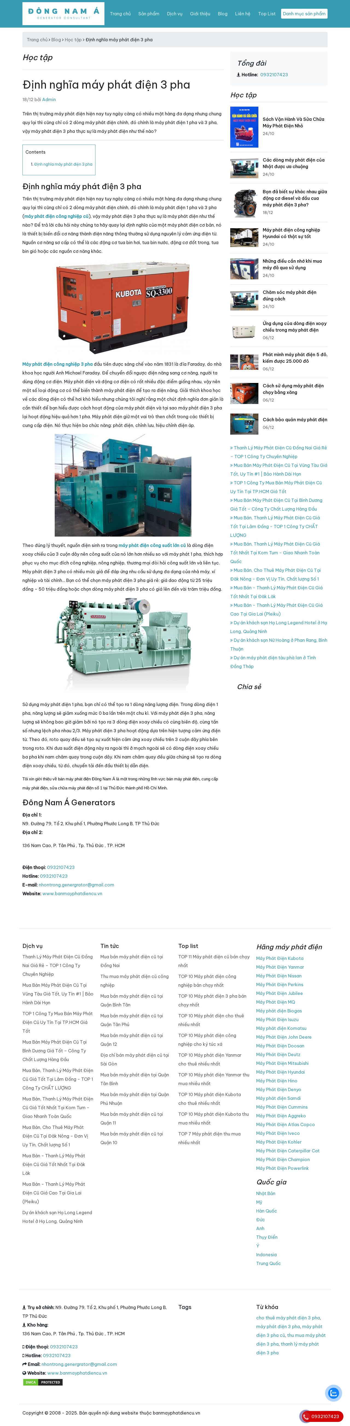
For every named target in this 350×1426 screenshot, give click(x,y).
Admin (49, 99)
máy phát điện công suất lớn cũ (152, 545)
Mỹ (259, 1202)
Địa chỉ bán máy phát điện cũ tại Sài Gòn (134, 1059)
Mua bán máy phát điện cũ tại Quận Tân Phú (131, 1020)
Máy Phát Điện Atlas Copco (285, 1124)
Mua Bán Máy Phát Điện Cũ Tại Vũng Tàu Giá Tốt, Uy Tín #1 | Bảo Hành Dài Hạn (58, 993)
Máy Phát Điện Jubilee (279, 993)
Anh (260, 1228)
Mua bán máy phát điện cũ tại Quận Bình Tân (131, 1000)
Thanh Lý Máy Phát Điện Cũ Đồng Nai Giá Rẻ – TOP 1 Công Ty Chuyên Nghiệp (57, 965)
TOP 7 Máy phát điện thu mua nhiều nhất (209, 1138)
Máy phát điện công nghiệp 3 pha (57, 364)
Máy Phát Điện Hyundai (280, 1072)
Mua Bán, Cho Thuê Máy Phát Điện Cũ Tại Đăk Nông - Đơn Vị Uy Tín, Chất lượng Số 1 (55, 1136)
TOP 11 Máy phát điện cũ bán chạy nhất (214, 961)
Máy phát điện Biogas (279, 1011)
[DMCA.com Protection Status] (42, 1381)
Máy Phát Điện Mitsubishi (282, 1063)
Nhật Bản (265, 1193)
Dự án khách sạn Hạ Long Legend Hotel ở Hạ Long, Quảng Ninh (57, 1217)
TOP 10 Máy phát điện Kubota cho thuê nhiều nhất (209, 1099)
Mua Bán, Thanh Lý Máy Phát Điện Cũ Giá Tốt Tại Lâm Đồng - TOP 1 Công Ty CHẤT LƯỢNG (275, 526)
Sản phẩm (148, 13)
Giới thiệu (200, 13)
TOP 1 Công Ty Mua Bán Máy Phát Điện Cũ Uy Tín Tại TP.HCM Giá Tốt (57, 1022)
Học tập (73, 39)
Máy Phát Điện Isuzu (277, 1019)
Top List (267, 13)
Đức (260, 1219)
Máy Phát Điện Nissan (279, 976)
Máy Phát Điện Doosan (280, 1046)
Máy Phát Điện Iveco (278, 1133)
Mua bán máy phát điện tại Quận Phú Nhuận (134, 1099)
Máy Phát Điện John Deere (284, 1037)
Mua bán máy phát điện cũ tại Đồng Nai (131, 961)
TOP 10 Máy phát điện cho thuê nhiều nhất (211, 1020)
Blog (223, 13)
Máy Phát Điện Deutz (278, 1054)
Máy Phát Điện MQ (275, 1002)
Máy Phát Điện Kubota (280, 958)
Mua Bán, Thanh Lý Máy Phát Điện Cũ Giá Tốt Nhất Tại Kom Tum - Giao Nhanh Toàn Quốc (275, 552)
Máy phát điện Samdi (278, 1098)
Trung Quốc (268, 1263)
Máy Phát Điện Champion (283, 1159)
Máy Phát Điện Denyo (278, 1089)
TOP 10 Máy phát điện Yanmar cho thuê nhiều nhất (209, 1059)
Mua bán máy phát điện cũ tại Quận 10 (131, 1138)
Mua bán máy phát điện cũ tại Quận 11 (131, 1118)
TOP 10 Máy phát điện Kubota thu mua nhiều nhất (213, 1118)
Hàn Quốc (266, 1211)
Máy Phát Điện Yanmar (280, 967)
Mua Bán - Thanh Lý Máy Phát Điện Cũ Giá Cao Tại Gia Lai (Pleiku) (53, 1192)
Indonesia (266, 1254)
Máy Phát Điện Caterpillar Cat (288, 1150)
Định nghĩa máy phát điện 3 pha (63, 164)
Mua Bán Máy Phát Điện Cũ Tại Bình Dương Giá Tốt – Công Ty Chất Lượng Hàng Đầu (54, 1050)
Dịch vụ (174, 13)
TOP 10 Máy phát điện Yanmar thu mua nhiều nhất (213, 1079)
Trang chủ (120, 13)
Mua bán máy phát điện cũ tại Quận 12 (131, 1040)
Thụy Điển (267, 1237)
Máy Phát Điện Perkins (279, 984)
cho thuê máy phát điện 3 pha (288, 1317)
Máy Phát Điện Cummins (282, 1107)
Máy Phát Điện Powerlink (282, 1168)
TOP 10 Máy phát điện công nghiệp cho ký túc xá (207, 1040)
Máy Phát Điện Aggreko (281, 1115)
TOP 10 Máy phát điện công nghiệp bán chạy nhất (207, 981)
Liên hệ (242, 13)
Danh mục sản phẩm (304, 13)
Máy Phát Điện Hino (277, 1081)
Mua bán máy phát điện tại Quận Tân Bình (134, 1079)
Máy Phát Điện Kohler (279, 1142)
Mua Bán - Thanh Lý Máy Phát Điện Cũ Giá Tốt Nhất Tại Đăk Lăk (53, 1164)
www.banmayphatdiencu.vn (72, 893)
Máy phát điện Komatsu (281, 1028)
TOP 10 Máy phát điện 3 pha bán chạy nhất (212, 1000)
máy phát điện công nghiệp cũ (56, 216)
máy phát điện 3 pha (278, 1326)
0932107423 (61, 867)
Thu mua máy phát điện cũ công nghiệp (134, 981)
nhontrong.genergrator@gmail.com (76, 885)
